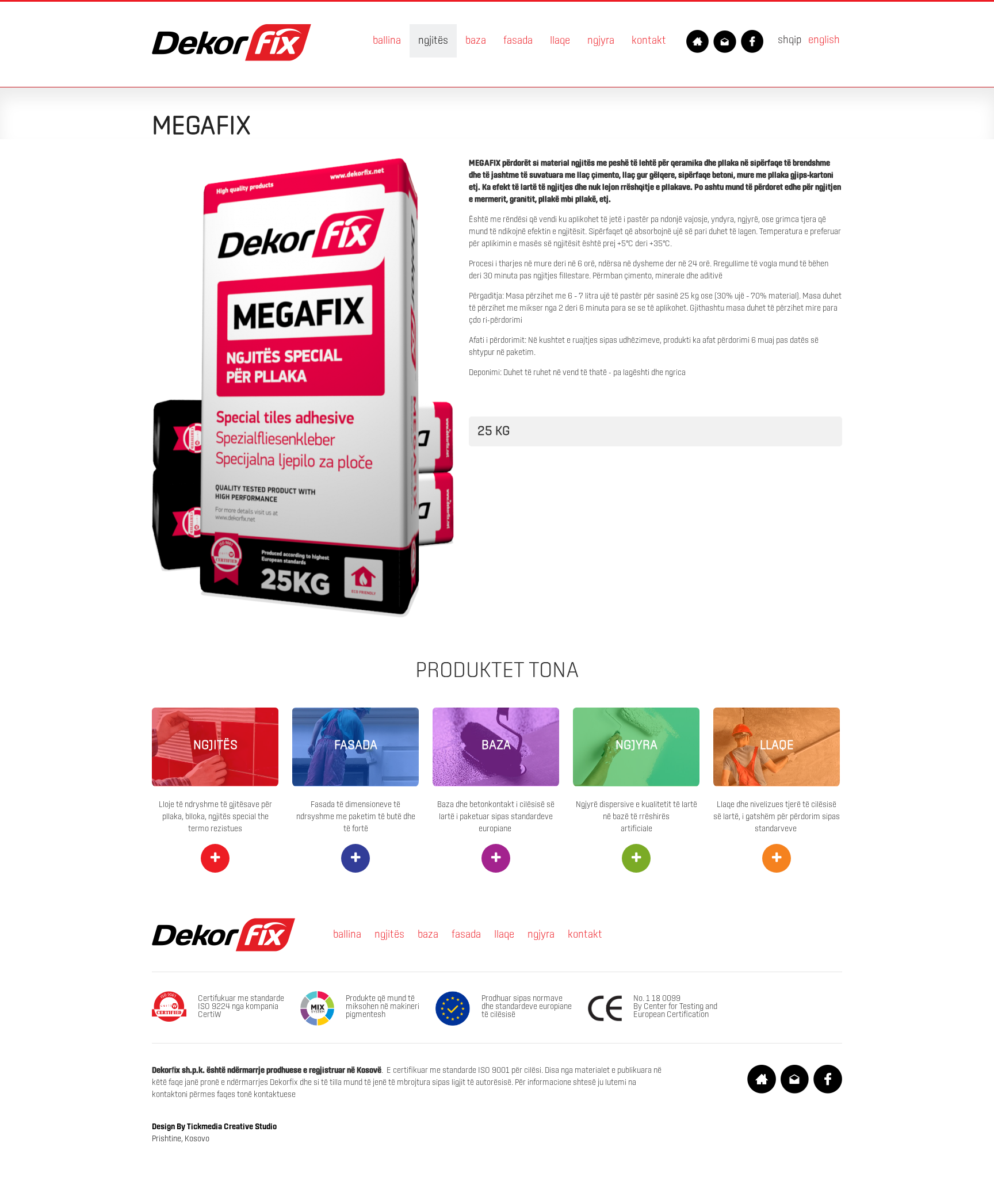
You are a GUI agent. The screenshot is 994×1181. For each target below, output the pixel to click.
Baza (475, 41)
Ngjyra (600, 41)
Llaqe (560, 41)
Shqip (789, 40)
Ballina (387, 41)
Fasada (518, 41)
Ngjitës (433, 41)
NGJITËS (215, 745)
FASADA (355, 745)
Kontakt (649, 41)
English (824, 40)
